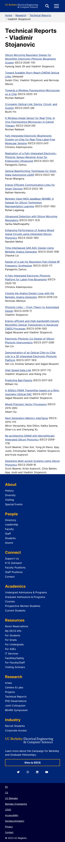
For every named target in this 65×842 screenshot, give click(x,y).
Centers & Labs (14, 687)
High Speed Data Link (18, 370)
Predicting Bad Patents (18, 380)
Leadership (11, 524)
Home (8, 15)
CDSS (8, 809)
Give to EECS (32, 762)
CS (6, 792)
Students (10, 538)
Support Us (12, 558)
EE (6, 787)
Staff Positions (14, 572)
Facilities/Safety (14, 658)
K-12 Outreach (13, 562)
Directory (10, 520)
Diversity (10, 495)
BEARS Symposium (16, 710)
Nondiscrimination (14, 821)
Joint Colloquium (15, 705)
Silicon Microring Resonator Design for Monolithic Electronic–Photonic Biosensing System (30, 58)
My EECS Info (13, 630)
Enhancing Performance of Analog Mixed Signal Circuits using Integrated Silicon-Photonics (29, 234)
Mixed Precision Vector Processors (26, 404)
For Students (12, 635)
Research (20, 15)
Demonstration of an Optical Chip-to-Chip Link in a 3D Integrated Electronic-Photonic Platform (31, 356)
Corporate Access (16, 730)
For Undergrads (14, 644)
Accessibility (11, 815)
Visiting (9, 499)
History (9, 490)
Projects (10, 692)
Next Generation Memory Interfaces (26, 418)
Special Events (14, 504)
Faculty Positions (15, 567)
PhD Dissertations (16, 701)
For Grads (11, 639)
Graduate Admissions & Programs (25, 597)
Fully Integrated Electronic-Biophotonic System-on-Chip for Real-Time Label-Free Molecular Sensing (30, 139)
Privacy (9, 826)
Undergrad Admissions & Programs (26, 592)
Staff (8, 533)
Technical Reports (40, 15)
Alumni (9, 542)
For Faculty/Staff (15, 662)
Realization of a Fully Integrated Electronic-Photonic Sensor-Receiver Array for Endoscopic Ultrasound (31, 157)
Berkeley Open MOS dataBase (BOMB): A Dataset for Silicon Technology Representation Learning (29, 202)
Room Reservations (16, 626)
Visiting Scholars (15, 667)
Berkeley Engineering (16, 804)
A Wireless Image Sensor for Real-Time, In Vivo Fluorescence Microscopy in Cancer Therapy (30, 121)
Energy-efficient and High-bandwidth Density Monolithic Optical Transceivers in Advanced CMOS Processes (32, 324)
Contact (10, 576)
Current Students (15, 610)
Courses (10, 601)
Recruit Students (15, 725)
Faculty (9, 529)
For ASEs (10, 649)
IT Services (11, 653)
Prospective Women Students (22, 606)
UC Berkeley (11, 798)
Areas (8, 682)
